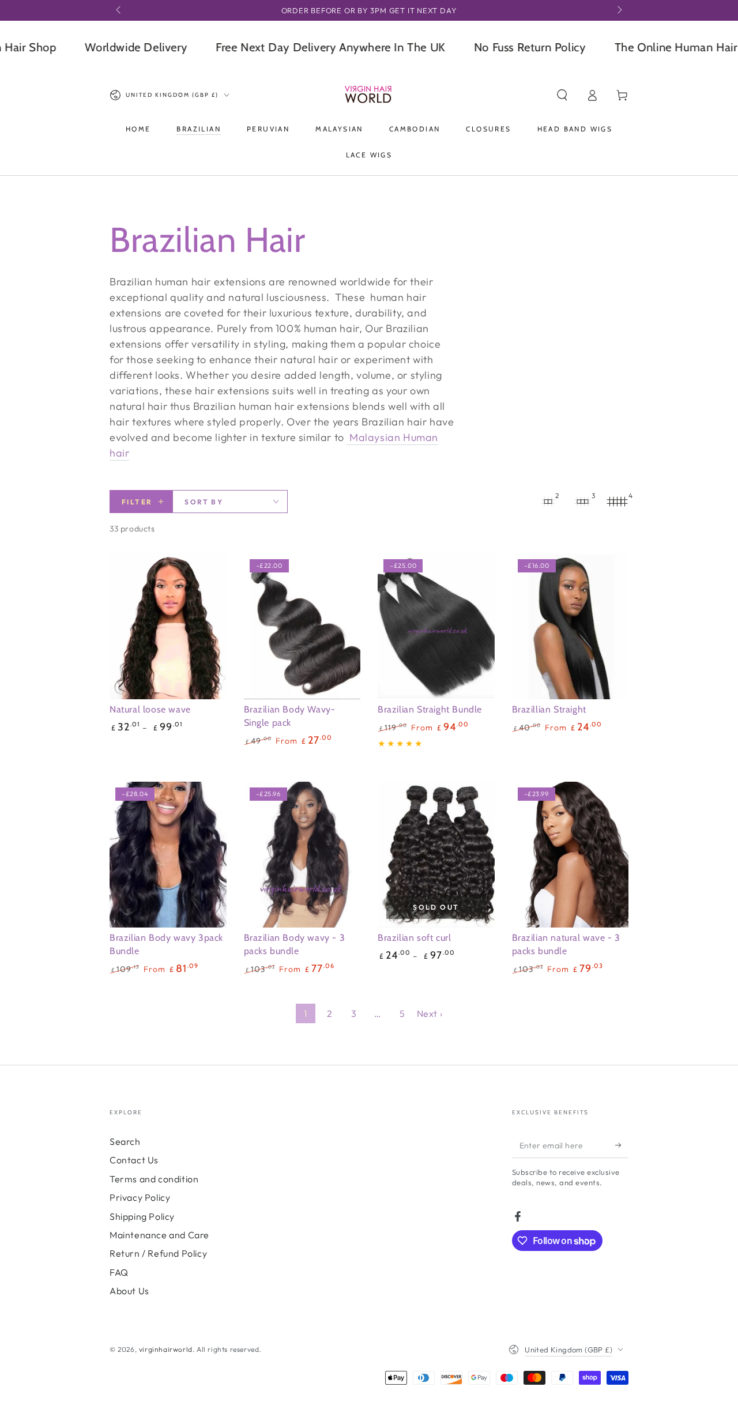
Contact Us (134, 1160)
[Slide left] (119, 10)
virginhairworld (166, 1349)
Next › (430, 1013)
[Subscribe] (621, 1145)
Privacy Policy (140, 1197)
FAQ (119, 1272)
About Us (129, 1291)
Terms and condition (154, 1179)
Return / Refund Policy (158, 1253)
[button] (562, 95)
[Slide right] (618, 10)
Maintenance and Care (159, 1235)
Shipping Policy (142, 1216)
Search (125, 1141)
